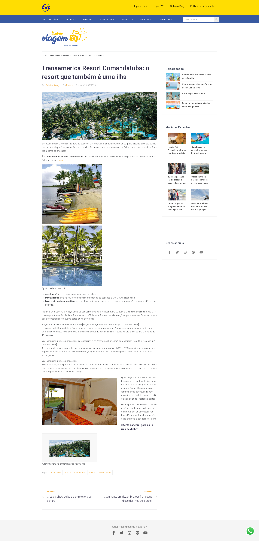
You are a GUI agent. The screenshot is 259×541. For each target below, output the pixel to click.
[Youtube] (201, 252)
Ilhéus (60, 160)
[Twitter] (177, 252)
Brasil (71, 19)
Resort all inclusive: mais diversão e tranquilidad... (197, 105)
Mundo (87, 19)
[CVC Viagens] (47, 8)
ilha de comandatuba (75, 472)
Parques (126, 19)
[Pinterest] (193, 252)
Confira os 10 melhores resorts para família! (196, 76)
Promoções (166, 19)
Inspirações (50, 19)
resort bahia (105, 472)
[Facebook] (169, 252)
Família (69, 85)
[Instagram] (185, 252)
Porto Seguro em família (193, 93)
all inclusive (55, 472)
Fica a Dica (107, 19)
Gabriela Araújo (53, 85)
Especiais (146, 19)
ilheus (92, 472)
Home (44, 55)
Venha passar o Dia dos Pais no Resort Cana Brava (197, 86)
